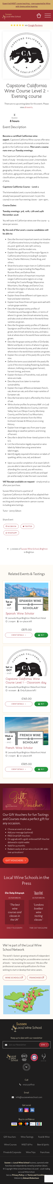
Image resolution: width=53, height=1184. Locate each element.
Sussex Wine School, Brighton (34, 548)
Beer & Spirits (43, 1144)
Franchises (35, 977)
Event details (18, 635)
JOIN (43, 1045)
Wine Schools (13, 977)
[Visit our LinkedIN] (32, 1110)
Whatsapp (12, 533)
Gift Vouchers (15, 860)
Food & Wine (44, 1136)
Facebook (11, 526)
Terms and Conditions (37, 1175)
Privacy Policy (18, 1175)
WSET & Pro (26, 1144)
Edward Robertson (31, 1178)
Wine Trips (30, 1152)
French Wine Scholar (19, 748)
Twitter (28, 526)
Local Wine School (21, 1162)
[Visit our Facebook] (21, 1110)
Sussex (7, 1162)
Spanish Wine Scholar (20, 613)
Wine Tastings (27, 1136)
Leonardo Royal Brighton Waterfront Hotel (26, 618)
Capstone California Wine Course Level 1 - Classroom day (26, 680)
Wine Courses (10, 1144)
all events (28, 107)
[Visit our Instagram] (26, 1110)
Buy (42, 635)
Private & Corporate (12, 1152)
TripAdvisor (43, 25)
